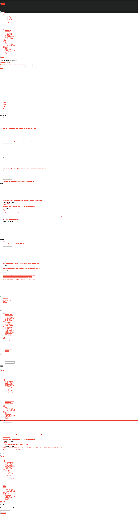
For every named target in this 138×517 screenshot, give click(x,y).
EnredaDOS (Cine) (8, 34)
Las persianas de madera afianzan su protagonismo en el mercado (17, 64)
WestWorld (7, 53)
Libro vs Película (8, 37)
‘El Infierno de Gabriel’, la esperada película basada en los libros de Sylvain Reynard (23, 200)
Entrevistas (5, 46)
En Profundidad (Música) (10, 19)
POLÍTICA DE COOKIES (7, 300)
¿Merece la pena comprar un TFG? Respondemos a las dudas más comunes (21, 268)
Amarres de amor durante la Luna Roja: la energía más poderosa (19, 206)
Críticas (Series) (8, 24)
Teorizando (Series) (8, 27)
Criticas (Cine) (7, 31)
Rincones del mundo (11, 45)
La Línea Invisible (8, 51)
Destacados (5, 217)
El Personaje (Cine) (8, 32)
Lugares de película (9, 38)
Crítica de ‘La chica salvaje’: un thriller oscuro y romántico (17, 155)
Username (2, 360)
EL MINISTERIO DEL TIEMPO (10, 50)
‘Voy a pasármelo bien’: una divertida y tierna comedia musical (18, 181)
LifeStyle (4, 41)
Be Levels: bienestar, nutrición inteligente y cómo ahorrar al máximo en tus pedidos (19, 279)
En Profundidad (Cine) (9, 33)
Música (4, 15)
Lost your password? (4, 367)
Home (4, 14)
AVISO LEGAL (5, 298)
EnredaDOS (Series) (9, 28)
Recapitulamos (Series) (9, 26)
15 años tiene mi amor (9, 35)
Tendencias (7, 42)
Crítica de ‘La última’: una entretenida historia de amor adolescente (20, 128)
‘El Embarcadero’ (8, 49)
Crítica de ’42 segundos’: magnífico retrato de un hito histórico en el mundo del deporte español (27, 168)
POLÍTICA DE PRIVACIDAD (8, 299)
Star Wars (7, 52)
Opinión (4, 204)
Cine (3, 29)
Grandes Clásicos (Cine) (9, 36)
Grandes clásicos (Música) (10, 20)
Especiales (5, 48)
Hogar (1, 68)
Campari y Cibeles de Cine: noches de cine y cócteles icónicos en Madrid (21, 258)
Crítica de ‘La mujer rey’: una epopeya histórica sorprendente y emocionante (22, 141)
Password (2, 362)
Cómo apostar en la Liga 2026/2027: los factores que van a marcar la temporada (23, 243)
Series (4, 23)
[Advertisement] (32, 90)
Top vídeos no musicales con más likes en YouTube (15, 213)
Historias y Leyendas (11, 44)
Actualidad (5, 198)
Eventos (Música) (8, 22)
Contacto (4, 301)
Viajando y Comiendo (9, 43)
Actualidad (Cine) (8, 30)
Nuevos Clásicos (8, 21)
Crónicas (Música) (8, 18)
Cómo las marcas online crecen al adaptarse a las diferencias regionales (21, 263)
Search (2, 57)
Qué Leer (4, 40)
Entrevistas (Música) (9, 17)
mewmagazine (5, 67)
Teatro (4, 39)
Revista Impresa (6, 47)
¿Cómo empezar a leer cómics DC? (11, 219)
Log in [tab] (4, 356)
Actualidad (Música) (9, 16)
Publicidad (5, 302)
